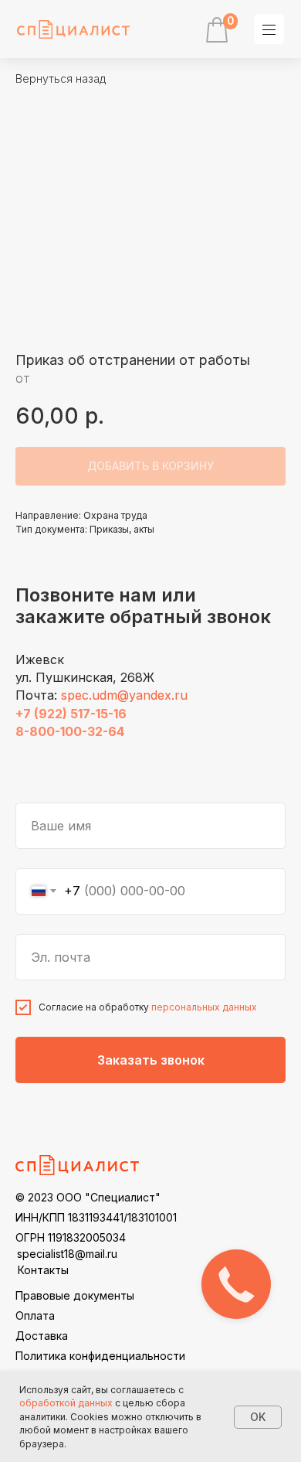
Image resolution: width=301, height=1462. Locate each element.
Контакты (43, 1269)
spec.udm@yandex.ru (124, 695)
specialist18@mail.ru (67, 1253)
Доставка (41, 1335)
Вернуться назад (60, 78)
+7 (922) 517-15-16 (71, 713)
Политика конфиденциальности (100, 1355)
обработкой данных (66, 1403)
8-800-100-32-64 (69, 731)
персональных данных (204, 1007)
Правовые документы (74, 1295)
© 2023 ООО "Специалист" (88, 1197)
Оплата (35, 1315)
